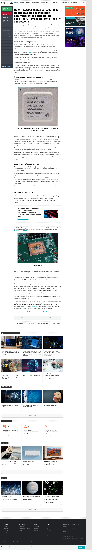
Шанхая (45, 275)
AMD (19, 279)
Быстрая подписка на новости (72, 524)
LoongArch (45, 296)
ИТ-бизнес (5, 57)
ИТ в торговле (6, 48)
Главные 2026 (7, 25)
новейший (31, 52)
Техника (21, 532)
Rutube (48, 532)
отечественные (50, 198)
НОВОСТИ (22, 2)
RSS (66, 526)
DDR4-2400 (24, 158)
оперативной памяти (35, 158)
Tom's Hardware (28, 51)
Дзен (48, 535)
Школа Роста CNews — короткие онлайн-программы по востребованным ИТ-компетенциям (36, 317)
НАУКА (53, 2)
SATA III (43, 154)
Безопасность (6, 39)
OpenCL (18, 229)
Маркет (20, 530)
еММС (46, 156)
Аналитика (28, 2)
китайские (52, 175)
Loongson (27, 44)
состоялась (34, 312)
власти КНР (26, 195)
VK (47, 528)
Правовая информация (70, 531)
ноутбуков (26, 228)
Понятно (81, 547)
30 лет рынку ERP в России (6, 21)
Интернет (5, 54)
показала (24, 308)
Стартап (49, 275)
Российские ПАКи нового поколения (7, 29)
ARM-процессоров (54, 80)
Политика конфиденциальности (72, 528)
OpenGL (25, 229)
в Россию (43, 61)
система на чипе (33, 80)
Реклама (36, 528)
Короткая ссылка (56, 323)
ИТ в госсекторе (6, 42)
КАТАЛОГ (75, 2)
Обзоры (6, 532)
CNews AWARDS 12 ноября (6, 13)
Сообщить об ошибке (70, 530)
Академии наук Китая (34, 290)
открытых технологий (19, 296)
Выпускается (49, 312)
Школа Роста (5, 17)
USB (47, 154)
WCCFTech (42, 69)
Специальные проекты (24, 528)
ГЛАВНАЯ (16, 2)
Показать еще (32, 415)
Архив (5, 534)
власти (34, 275)
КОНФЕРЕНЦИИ (35, 2)
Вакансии (36, 530)
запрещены (31, 61)
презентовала (35, 306)
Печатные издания (23, 535)
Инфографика (6, 62)
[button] (80, 3)
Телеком (4, 51)
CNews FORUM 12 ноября (6, 9)
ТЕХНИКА (48, 2)
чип (54, 306)
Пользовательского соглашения (8, 548)
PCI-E (38, 154)
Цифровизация (6, 33)
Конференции (22, 526)
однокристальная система (46, 179)
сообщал (33, 229)
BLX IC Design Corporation (30, 288)
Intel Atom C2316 (33, 141)
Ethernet (57, 154)
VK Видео (49, 530)
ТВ (56, 2)
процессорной (51, 293)
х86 (38, 279)
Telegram (49, 534)
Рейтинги (5, 59)
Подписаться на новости (42, 323)
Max (48, 526)
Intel (15, 279)
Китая (30, 301)
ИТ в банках (5, 45)
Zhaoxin (38, 271)
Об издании (36, 526)
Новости (6, 526)
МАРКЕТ (43, 2)
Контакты (36, 532)
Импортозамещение (7, 36)
